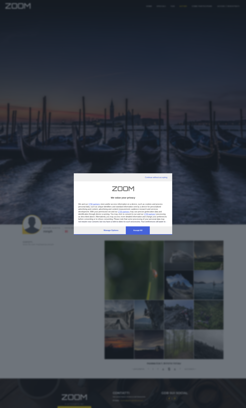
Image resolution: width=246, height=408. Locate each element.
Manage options (111, 230)
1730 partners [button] (94, 204)
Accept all (137, 230)
